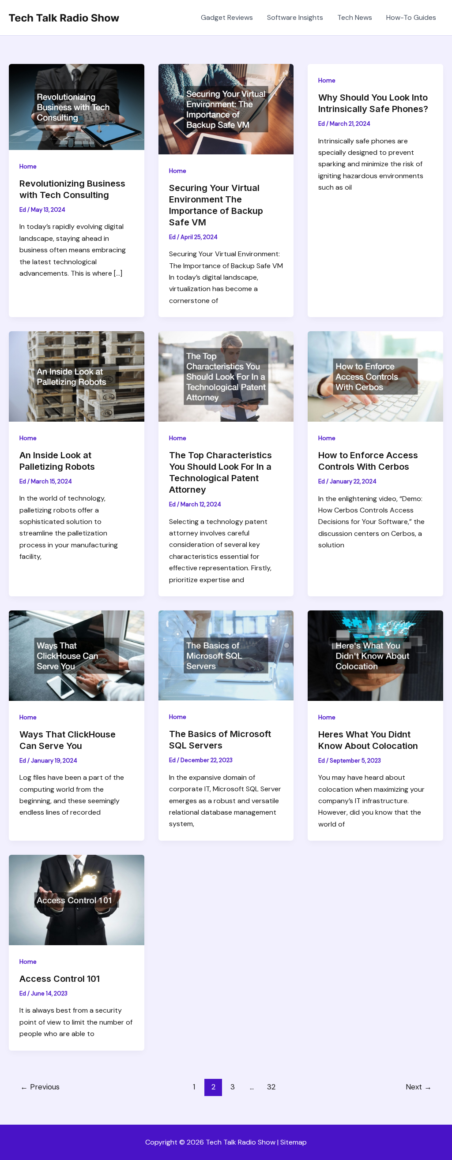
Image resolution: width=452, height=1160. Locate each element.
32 (271, 1087)
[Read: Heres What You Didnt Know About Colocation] (375, 654)
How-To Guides (411, 17)
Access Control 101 (59, 978)
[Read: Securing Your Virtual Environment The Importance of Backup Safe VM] (226, 108)
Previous (40, 1087)
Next (419, 1087)
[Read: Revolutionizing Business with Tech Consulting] (76, 106)
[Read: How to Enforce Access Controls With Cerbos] (375, 376)
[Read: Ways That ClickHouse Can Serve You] (76, 654)
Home (28, 166)
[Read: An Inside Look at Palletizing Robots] (76, 375)
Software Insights (295, 17)
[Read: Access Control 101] (76, 899)
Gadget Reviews (227, 17)
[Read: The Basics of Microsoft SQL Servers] (226, 654)
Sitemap (293, 1142)
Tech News (354, 17)
